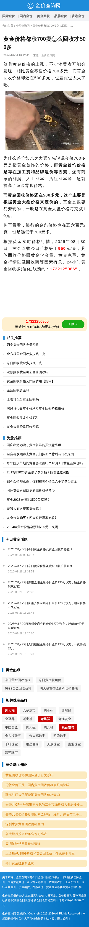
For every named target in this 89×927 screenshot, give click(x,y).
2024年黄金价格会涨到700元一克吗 (32, 527)
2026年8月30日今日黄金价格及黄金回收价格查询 (40, 549)
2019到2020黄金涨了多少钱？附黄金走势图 (38, 472)
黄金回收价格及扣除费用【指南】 (31, 381)
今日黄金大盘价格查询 (58, 895)
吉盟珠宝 (74, 744)
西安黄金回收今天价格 (23, 345)
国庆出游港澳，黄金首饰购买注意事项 (34, 445)
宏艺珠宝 (11, 752)
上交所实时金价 (34, 895)
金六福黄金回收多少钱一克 (26, 354)
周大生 (31, 727)
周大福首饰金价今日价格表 (59, 688)
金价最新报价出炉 (13, 895)
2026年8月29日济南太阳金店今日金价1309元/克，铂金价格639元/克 (47, 584)
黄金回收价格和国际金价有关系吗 (29, 775)
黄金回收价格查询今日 (47, 900)
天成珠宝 (53, 744)
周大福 (10, 710)
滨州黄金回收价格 (22, 900)
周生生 (48, 710)
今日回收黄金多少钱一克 (24, 363)
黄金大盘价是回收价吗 (23, 427)
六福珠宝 (29, 710)
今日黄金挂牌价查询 (19, 863)
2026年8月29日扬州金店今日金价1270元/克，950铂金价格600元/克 (46, 626)
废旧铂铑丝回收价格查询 (23, 843)
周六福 (48, 727)
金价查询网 (23, 25)
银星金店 (32, 744)
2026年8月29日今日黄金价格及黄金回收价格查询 (40, 566)
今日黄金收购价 (50, 680)
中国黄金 (11, 727)
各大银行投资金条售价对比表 (26, 834)
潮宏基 (27, 719)
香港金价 (78, 16)
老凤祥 (45, 719)
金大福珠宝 (37, 736)
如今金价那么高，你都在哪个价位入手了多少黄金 (42, 481)
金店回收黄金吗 (18, 390)
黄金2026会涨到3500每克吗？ (28, 499)
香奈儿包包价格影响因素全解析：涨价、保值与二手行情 (45, 814)
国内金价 (26, 16)
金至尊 (10, 719)
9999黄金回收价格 (18, 688)
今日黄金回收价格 (18, 680)
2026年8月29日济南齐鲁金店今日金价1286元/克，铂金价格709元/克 (47, 605)
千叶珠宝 (11, 744)
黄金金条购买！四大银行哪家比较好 (32, 518)
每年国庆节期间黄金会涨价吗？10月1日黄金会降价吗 (45, 463)
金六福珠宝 (13, 736)
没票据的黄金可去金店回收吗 (27, 372)
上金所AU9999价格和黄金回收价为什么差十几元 (40, 853)
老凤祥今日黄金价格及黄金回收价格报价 (35, 408)
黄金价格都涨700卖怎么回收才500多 (53, 25)
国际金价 (8, 16)
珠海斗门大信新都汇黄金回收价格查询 (32, 795)
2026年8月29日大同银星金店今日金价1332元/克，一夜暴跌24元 (47, 646)
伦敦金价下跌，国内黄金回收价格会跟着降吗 (37, 785)
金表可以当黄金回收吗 (23, 399)
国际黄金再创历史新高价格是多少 (31, 490)
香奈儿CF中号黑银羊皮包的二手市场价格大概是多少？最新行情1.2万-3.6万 (46, 804)
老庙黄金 (64, 719)
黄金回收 (43, 16)
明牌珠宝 (59, 736)
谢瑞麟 (66, 710)
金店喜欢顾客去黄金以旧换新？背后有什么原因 (40, 454)
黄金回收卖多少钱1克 (22, 417)
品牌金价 (60, 16)
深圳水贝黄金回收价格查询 (24, 824)
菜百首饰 (68, 727)
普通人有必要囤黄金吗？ (24, 509)
